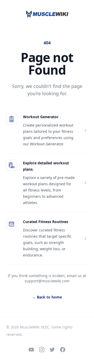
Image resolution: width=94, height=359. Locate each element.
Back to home (47, 297)
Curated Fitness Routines (45, 221)
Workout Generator (40, 116)
